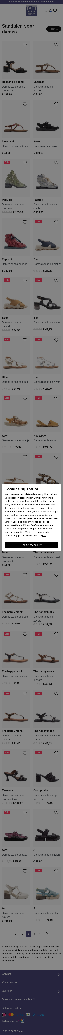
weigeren (21, 528)
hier (20, 521)
